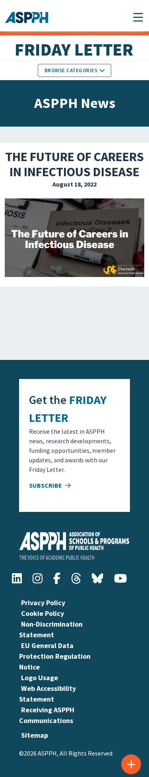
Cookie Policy (42, 613)
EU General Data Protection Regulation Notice (55, 656)
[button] (138, 17)
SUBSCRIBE (46, 485)
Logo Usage (39, 677)
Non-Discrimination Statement (51, 629)
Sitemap (34, 735)
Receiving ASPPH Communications (46, 715)
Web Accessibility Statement (47, 694)
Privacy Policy (43, 602)
